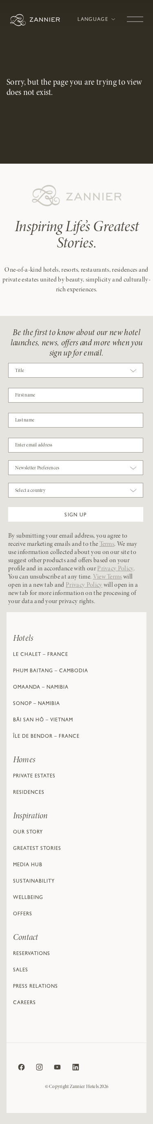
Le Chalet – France (40, 655)
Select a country (30, 490)
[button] (75, 514)
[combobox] (75, 372)
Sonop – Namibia (36, 704)
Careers (24, 1003)
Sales (20, 970)
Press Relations (35, 986)
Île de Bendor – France (46, 736)
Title (19, 370)
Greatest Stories (37, 849)
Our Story (28, 832)
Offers (22, 914)
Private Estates (34, 776)
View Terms (107, 577)
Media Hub (27, 865)
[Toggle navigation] (135, 15)
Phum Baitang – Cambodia (50, 671)
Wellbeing (28, 898)
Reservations (31, 954)
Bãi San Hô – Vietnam (43, 720)
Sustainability (34, 881)
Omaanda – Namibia (41, 687)
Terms (107, 544)
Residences (28, 793)
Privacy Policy (115, 568)
